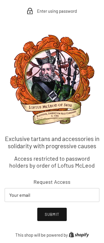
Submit (52, 214)
